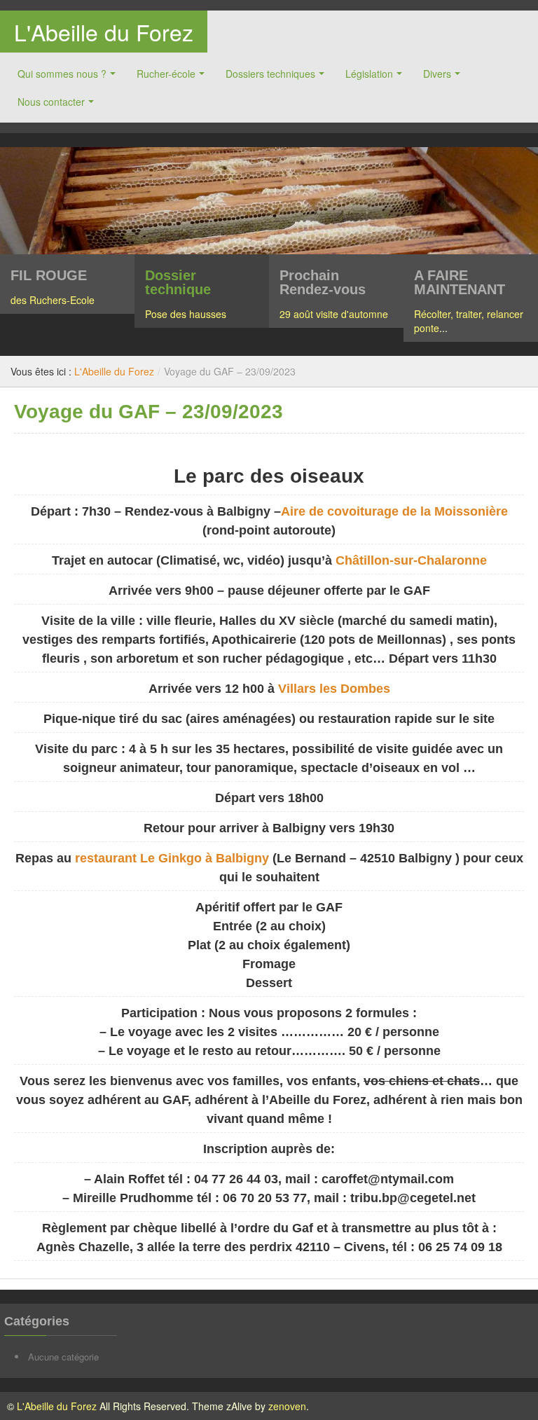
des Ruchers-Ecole (53, 300)
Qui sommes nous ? (62, 74)
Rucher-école (166, 74)
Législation (369, 74)
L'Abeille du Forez (103, 31)
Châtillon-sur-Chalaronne (411, 560)
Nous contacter (51, 102)
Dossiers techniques (270, 74)
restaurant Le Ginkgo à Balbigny (172, 858)
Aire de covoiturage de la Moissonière (394, 511)
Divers (437, 74)
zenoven (287, 1406)
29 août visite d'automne (334, 314)
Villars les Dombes (334, 689)
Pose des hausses (185, 314)
